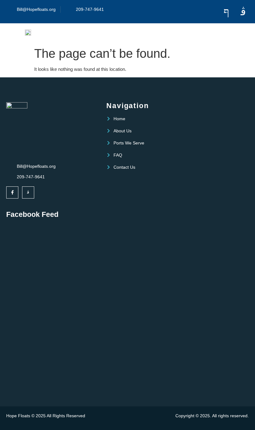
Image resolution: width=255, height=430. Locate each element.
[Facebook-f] (12, 192)
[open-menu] (227, 33)
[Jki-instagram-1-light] (243, 11)
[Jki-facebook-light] (226, 11)
